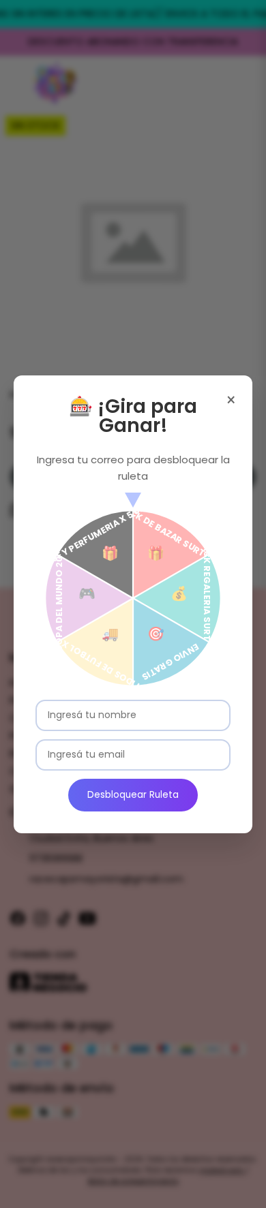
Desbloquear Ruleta (133, 794)
